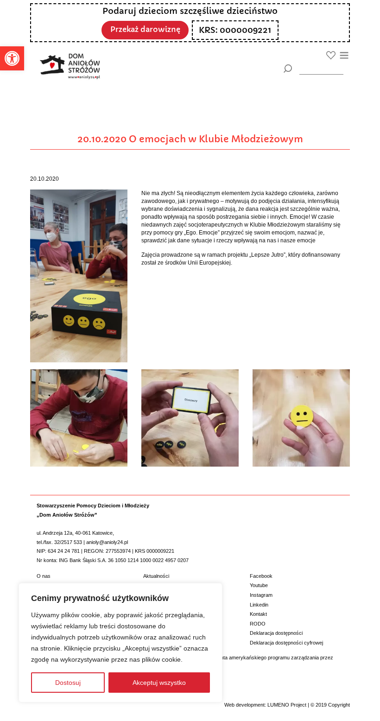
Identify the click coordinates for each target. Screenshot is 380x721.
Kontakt (258, 614)
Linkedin (259, 604)
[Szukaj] (287, 68)
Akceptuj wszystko (159, 682)
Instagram (261, 595)
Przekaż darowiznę (145, 29)
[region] (120, 642)
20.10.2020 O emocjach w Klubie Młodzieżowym (190, 139)
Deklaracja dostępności (276, 633)
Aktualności (156, 576)
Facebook (261, 576)
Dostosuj (68, 682)
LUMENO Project (286, 705)
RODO (258, 623)
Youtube (259, 585)
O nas (44, 576)
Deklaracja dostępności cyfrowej (286, 642)
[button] (12, 58)
